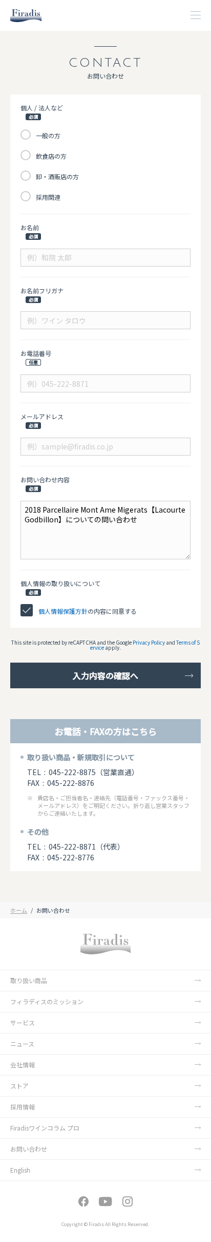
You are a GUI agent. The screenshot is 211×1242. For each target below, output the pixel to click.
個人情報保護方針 (63, 611)
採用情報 (22, 1106)
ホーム (18, 910)
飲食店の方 (51, 156)
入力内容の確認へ (105, 675)
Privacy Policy (149, 642)
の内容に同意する (87, 611)
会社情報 (22, 1064)
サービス (22, 1022)
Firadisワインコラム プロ (44, 1127)
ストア (19, 1085)
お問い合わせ (28, 1148)
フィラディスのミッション (46, 1001)
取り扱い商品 (28, 980)
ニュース (22, 1043)
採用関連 (48, 197)
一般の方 (48, 135)
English (20, 1169)
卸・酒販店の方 (57, 176)
